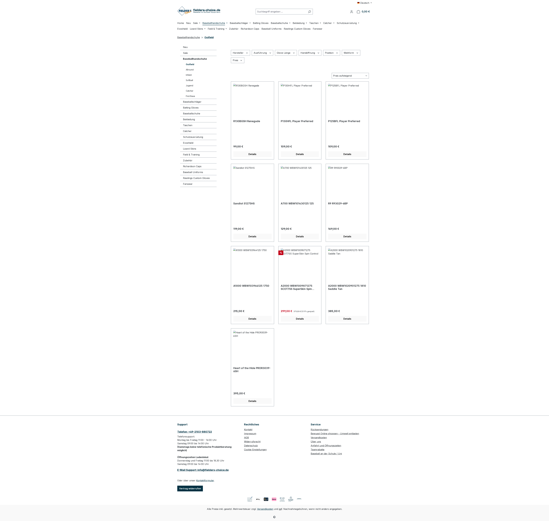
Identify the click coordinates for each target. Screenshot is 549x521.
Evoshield (188, 142)
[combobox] (281, 11)
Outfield (190, 64)
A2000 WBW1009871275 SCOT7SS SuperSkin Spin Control (296, 287)
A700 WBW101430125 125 (297, 203)
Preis (236, 60)
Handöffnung (308, 52)
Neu (185, 47)
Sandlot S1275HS (244, 203)
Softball (189, 80)
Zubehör (187, 160)
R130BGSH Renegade (246, 121)
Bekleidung (189, 119)
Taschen (187, 125)
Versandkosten (319, 437)
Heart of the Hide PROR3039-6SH (251, 370)
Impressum (250, 433)
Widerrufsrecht (252, 441)
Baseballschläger (192, 101)
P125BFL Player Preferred (344, 121)
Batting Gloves (191, 107)
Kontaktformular (205, 480)
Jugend (189, 85)
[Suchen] (309, 11)
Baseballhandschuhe (195, 58)
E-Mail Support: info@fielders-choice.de (203, 469)
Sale (185, 53)
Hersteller (238, 52)
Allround (190, 69)
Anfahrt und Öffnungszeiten (326, 445)
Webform (349, 52)
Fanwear (188, 183)
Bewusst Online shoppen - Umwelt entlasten (335, 433)
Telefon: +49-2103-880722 (194, 431)
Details (252, 154)
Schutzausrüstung (193, 137)
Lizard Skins (189, 148)
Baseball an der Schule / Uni (326, 453)
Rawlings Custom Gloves (196, 178)
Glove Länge (284, 52)
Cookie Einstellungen (255, 449)
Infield (189, 75)
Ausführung (260, 52)
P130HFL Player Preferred (297, 121)
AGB (246, 437)
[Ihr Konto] (351, 11)
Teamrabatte (317, 449)
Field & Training (191, 154)
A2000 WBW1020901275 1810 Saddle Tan (347, 287)
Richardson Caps (192, 166)
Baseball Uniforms (193, 172)
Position (329, 52)
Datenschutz (251, 445)
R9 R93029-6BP (338, 203)
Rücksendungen (319, 429)
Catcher (189, 91)
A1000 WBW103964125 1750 (251, 285)
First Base (190, 96)
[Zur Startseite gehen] (198, 11)
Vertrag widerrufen (190, 488)
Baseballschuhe (191, 113)
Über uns (316, 441)
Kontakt (248, 429)
